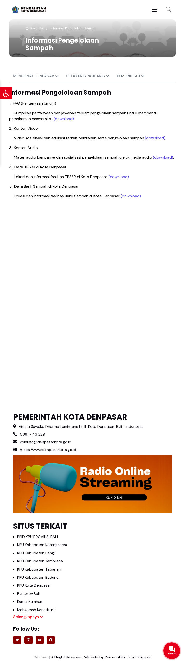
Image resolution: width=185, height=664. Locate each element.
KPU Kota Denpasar (34, 585)
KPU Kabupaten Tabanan (39, 569)
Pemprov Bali (28, 593)
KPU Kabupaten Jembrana (40, 561)
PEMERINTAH (129, 76)
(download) (64, 118)
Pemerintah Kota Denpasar (128, 657)
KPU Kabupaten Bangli (36, 553)
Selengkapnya (26, 616)
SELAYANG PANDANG (86, 76)
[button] (168, 10)
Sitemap (40, 657)
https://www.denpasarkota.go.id (47, 449)
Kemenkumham (30, 601)
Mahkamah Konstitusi (35, 609)
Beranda (36, 28)
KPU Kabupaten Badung (38, 577)
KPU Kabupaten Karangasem (42, 544)
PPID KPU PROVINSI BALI (37, 536)
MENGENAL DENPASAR (34, 76)
